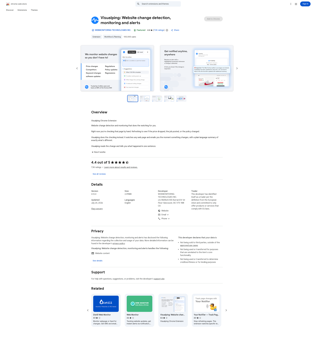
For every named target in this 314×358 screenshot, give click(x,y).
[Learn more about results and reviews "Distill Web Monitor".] (99, 318)
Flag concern (97, 209)
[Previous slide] (77, 68)
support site (159, 279)
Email (163, 214)
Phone (164, 218)
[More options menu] (290, 3)
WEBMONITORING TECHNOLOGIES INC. (113, 30)
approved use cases (189, 245)
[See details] (97, 261)
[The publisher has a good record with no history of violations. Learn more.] (93, 30)
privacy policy (119, 243)
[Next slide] (237, 68)
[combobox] (161, 3)
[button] (296, 4)
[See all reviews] (99, 174)
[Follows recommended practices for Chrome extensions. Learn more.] (135, 30)
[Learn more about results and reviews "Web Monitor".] (133, 318)
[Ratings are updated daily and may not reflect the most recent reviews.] (166, 30)
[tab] (10, 10)
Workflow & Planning (112, 37)
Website (165, 211)
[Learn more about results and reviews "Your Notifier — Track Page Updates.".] (200, 318)
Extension (96, 37)
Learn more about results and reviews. (121, 167)
